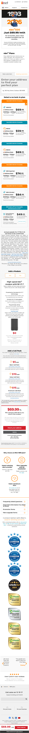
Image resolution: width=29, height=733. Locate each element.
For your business (22, 709)
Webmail (18, 1)
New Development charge (16, 255)
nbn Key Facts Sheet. (17, 254)
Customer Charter (12, 720)
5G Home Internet (14, 523)
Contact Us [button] (24, 7)
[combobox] (14, 90)
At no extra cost (13, 487)
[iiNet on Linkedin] (16, 718)
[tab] (7, 74)
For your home (7, 709)
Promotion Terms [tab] (9, 509)
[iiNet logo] (4, 2)
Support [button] (14, 7)
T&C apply (21, 472)
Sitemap (7, 720)
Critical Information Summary (14, 262)
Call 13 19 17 (19, 731)
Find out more (22, 221)
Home (3, 720)
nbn (12, 436)
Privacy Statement (16, 721)
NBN (8, 523)
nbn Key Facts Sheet (14, 437)
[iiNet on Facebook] (10, 718)
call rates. (16, 354)
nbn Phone (16, 436)
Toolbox (25, 1)
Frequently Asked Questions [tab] (12, 501)
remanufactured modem (16, 337)
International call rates (15, 421)
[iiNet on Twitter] (13, 718)
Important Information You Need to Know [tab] (14, 505)
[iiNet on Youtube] (19, 718)
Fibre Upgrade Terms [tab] (10, 512)
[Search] (26, 699)
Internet (6, 686)
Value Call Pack (17, 401)
